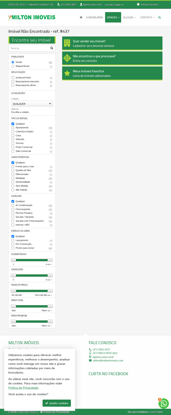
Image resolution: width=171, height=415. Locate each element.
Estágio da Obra (20, 231)
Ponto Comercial (34, 147)
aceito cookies (58, 403)
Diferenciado (34, 174)
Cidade (15, 99)
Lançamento (34, 240)
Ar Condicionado (34, 205)
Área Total (17, 300)
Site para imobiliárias (138, 412)
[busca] (159, 17)
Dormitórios (18, 254)
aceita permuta (34, 77)
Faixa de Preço (19, 285)
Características (20, 157)
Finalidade (17, 57)
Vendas (112, 17)
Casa (34, 135)
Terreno (34, 143)
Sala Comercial (34, 151)
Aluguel (128, 17)
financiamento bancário (34, 81)
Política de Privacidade (56, 411)
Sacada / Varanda (34, 217)
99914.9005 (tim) (105, 353)
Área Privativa (19, 316)
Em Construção (34, 244)
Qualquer (20, 123)
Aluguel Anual (34, 66)
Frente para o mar (34, 166)
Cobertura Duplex (34, 131)
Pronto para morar (34, 248)
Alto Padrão (34, 190)
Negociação (18, 72)
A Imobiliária (94, 17)
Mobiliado (34, 178)
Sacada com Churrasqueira (34, 221)
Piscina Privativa (34, 213)
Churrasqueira (34, 209)
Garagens (17, 269)
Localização (18, 93)
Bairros (15, 109)
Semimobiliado (34, 182)
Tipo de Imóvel (19, 118)
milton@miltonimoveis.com (108, 360)
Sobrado (34, 139)
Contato (146, 17)
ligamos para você (103, 357)
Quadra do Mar (34, 170)
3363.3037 (69, 4)
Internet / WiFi (34, 225)
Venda (34, 62)
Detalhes (16, 196)
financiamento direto (34, 85)
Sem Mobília (34, 186)
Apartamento (34, 127)
